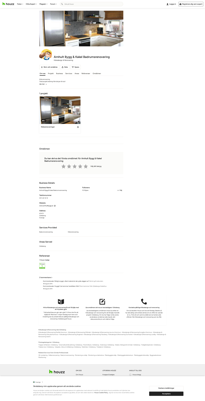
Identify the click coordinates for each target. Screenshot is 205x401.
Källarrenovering (54, 355)
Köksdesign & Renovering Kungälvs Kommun (137, 332)
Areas (77, 73)
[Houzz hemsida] (8, 3)
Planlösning (42, 357)
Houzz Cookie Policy (101, 393)
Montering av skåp (81, 355)
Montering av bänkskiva (96, 355)
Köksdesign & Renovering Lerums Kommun (106, 332)
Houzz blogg (137, 375)
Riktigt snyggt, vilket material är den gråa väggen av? (71, 281)
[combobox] (91, 4)
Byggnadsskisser (155, 355)
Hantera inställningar (166, 388)
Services (68, 73)
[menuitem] (20, 4)
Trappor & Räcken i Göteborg (48, 345)
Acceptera (166, 394)
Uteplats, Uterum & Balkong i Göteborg (68, 347)
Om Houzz (79, 375)
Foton (19, 4)
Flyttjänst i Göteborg (103, 347)
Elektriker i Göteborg (89, 347)
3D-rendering (43, 355)
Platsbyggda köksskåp (141, 355)
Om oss (42, 73)
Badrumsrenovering (67, 355)
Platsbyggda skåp (110, 355)
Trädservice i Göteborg (46, 347)
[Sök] (62, 4)
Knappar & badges (108, 375)
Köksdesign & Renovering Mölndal (79, 332)
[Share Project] (78, 127)
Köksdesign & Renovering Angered (71, 334)
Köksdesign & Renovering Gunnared (120, 334)
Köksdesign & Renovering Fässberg (95, 334)
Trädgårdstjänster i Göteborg (150, 345)
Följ (121, 190)
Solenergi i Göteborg (107, 345)
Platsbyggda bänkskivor (125, 355)
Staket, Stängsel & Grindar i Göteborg (127, 345)
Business (59, 73)
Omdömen (97, 73)
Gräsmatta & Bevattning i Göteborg (70, 345)
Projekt (51, 73)
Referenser (86, 73)
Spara (77, 67)
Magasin (43, 4)
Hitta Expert (30, 4)
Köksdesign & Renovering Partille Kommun (52, 332)
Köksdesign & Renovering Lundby (145, 334)
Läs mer (42, 84)
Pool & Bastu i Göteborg (91, 345)
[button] (81, 264)
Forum (52, 4)
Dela (66, 67)
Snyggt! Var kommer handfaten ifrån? (67, 286)
